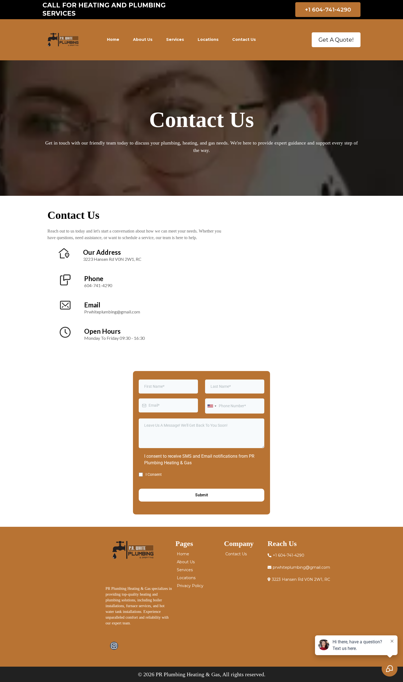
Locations (208, 39)
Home (113, 39)
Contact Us (244, 39)
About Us (142, 39)
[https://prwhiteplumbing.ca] (63, 39)
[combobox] (211, 406)
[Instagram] (114, 645)
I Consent (154, 474)
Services (175, 39)
